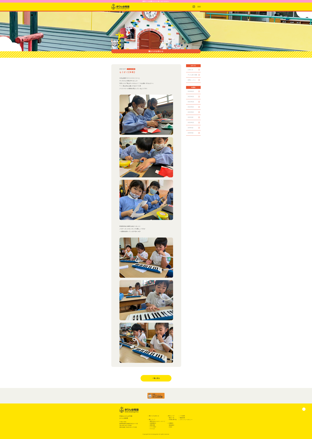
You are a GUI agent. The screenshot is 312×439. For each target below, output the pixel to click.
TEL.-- (125, 425)
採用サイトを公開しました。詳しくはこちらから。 (156, 1)
